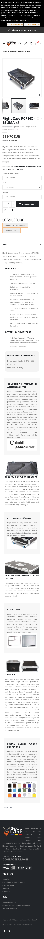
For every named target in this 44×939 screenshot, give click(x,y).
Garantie (6, 888)
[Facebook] (4, 931)
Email (22, 220)
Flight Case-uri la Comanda (13, 882)
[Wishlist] (31, 43)
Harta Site (6, 891)
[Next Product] (40, 118)
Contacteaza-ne (9, 902)
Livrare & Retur (8, 885)
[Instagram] (9, 931)
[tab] (22, 244)
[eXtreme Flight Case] (11, 43)
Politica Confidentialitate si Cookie (16, 905)
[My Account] (26, 43)
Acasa (4, 52)
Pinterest (18, 220)
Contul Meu (6, 879)
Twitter (9, 220)
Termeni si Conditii (9, 908)
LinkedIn (13, 220)
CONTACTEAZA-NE (15, 859)
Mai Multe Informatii (32, 24)
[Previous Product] (36, 118)
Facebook (4, 220)
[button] (39, 95)
